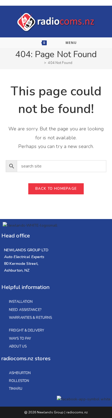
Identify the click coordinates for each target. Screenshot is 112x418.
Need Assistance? (25, 309)
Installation (21, 301)
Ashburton (20, 373)
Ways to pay (20, 338)
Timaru (15, 388)
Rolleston (19, 380)
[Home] (41, 62)
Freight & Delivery (26, 330)
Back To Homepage (56, 188)
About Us (18, 346)
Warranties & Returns (30, 317)
